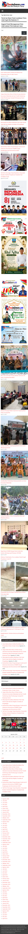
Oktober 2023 (5, 863)
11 (6, 745)
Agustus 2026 (5, 798)
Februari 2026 (5, 810)
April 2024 (4, 852)
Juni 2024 (4, 848)
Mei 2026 (4, 804)
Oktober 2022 (5, 886)
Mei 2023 (4, 872)
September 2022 (6, 888)
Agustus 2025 (5, 821)
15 (20, 745)
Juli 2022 (4, 891)
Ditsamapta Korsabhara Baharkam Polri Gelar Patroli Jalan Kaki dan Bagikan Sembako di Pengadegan (13, 659)
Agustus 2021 (5, 910)
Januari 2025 (5, 835)
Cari (2, 30)
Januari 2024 (5, 857)
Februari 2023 (5, 878)
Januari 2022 (5, 903)
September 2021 (6, 909)
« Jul (2, 758)
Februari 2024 (5, 855)
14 (17, 745)
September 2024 (6, 842)
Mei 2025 (4, 827)
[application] (14, 724)
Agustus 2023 (5, 867)
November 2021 (6, 907)
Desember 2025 (6, 814)
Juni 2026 (4, 802)
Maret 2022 (5, 899)
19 (10, 748)
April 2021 (4, 918)
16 (24, 745)
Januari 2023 (5, 880)
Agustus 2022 (5, 890)
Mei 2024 (4, 850)
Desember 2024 (6, 836)
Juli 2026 (4, 800)
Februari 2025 (5, 833)
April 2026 (4, 806)
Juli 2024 (4, 846)
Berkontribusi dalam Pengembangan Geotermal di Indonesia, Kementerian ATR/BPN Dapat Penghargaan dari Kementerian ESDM (13, 148)
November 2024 (6, 838)
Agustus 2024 (5, 844)
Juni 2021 (4, 914)
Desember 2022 (6, 882)
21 (17, 748)
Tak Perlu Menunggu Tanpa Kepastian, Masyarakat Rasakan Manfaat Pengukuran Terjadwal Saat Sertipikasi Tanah (13, 174)
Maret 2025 (5, 831)
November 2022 (6, 884)
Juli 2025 (4, 823)
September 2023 (6, 865)
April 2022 (4, 897)
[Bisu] (22, 730)
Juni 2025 (4, 825)
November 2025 (6, 816)
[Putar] (3, 730)
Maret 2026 (5, 808)
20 (13, 748)
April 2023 (4, 874)
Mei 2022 (4, 895)
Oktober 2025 (5, 817)
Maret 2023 (5, 876)
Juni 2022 (4, 893)
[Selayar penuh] (25, 730)
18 (6, 748)
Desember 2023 (6, 859)
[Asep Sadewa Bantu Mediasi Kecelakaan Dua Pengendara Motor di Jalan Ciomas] (14, 53)
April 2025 (4, 829)
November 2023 (6, 861)
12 (10, 745)
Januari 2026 (5, 812)
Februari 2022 (5, 901)
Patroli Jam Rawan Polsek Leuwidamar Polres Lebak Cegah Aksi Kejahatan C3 (13, 19)
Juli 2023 (4, 869)
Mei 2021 (4, 916)
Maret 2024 (5, 853)
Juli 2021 (4, 912)
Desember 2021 (6, 905)
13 (13, 745)
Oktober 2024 (5, 840)
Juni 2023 (4, 871)
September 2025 (6, 819)
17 (2, 748)
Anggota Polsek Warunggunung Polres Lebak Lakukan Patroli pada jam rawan (12, 25)
